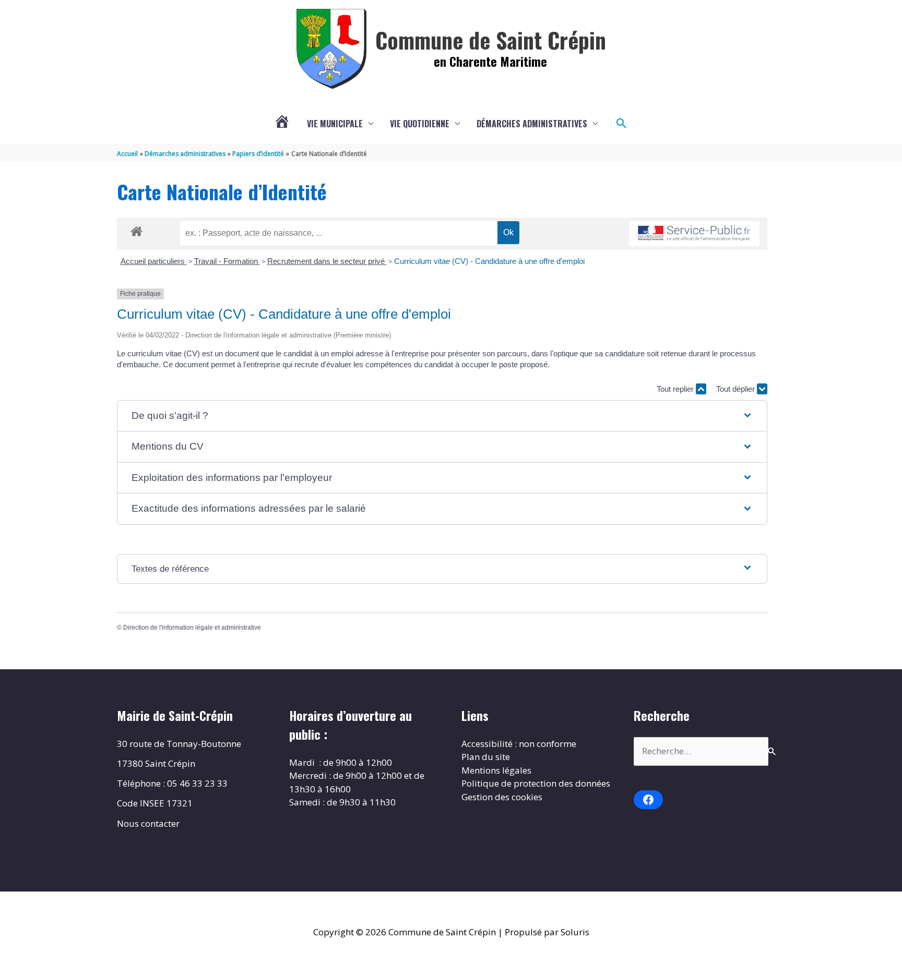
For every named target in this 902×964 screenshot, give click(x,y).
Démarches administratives (532, 123)
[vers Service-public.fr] (694, 234)
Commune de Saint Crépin (490, 39)
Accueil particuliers (154, 261)
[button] (621, 123)
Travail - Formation (227, 261)
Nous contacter (148, 823)
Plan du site (485, 757)
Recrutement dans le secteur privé (327, 261)
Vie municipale (335, 123)
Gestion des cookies (501, 797)
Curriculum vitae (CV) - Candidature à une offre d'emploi (489, 261)
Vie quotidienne (419, 123)
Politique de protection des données (535, 783)
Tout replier (676, 388)
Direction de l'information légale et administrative (192, 627)
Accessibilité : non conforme (518, 744)
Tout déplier (736, 388)
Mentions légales (496, 770)
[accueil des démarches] (136, 229)
